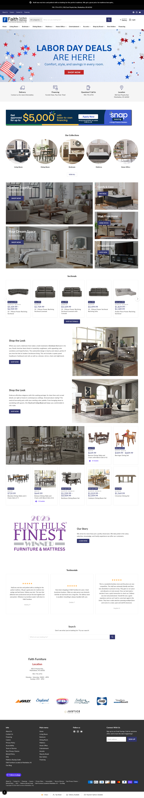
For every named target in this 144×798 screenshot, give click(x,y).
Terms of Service (11, 748)
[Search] (109, 20)
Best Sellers (111, 26)
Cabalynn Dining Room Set (97, 498)
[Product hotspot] (94, 345)
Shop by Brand (98, 26)
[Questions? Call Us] (88, 91)
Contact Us (19, 12)
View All (72, 174)
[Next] (137, 298)
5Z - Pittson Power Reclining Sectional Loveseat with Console (71, 311)
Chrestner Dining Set (122, 496)
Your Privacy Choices (12, 751)
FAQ (7, 757)
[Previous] (6, 298)
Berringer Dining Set (122, 455)
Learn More (83, 541)
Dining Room (37, 26)
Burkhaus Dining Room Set (70, 498)
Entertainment (74, 26)
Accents (86, 26)
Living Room (14, 26)
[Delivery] (22, 91)
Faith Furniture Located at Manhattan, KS (19, 762)
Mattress (49, 26)
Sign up (132, 739)
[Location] (121, 91)
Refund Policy (10, 754)
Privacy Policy (10, 743)
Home (4, 26)
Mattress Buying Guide (13, 760)
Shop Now (15, 362)
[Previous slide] (5, 56)
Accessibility (10, 745)
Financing (26, 12)
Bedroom (25, 26)
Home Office (60, 26)
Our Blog (9, 765)
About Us (5, 12)
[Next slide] (139, 56)
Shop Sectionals (72, 321)
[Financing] (55, 91)
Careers (12, 12)
